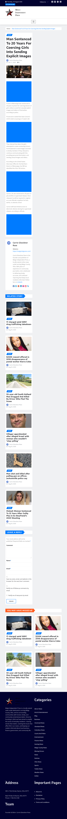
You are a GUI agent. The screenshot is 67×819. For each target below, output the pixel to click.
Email (8, 569)
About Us (39, 792)
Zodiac (36, 776)
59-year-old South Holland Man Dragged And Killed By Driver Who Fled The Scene (18, 397)
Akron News (38, 709)
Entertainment (38, 737)
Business (37, 719)
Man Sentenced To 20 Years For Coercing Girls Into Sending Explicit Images (33, 28)
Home (8, 28)
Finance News (38, 740)
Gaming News (38, 744)
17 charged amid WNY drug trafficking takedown (18, 323)
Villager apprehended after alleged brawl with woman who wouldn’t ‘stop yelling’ (17, 437)
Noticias (37, 758)
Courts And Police (40, 733)
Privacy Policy (40, 799)
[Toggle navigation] (33, 21)
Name (8, 560)
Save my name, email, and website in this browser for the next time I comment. (18, 580)
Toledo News (38, 769)
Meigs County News (40, 748)
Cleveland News (39, 726)
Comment (9, 545)
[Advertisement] (19, 91)
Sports (36, 765)
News (36, 755)
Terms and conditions (42, 802)
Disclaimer (39, 795)
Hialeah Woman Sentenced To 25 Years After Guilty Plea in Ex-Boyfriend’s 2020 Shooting (18, 514)
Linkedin (19, 282)
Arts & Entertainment (41, 712)
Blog (35, 716)
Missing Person (39, 751)
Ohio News (37, 762)
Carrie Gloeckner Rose (15, 60)
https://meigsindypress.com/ (22, 251)
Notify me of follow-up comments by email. (17, 589)
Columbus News (39, 730)
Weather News (39, 772)
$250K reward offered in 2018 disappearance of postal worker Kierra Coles (18, 359)
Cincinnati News (39, 723)
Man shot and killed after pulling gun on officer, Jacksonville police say (18, 475)
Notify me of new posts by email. (18, 595)
